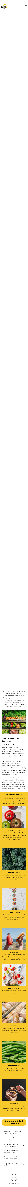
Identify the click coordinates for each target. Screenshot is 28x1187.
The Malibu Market (9, 745)
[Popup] (26, 6)
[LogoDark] (4, 6)
